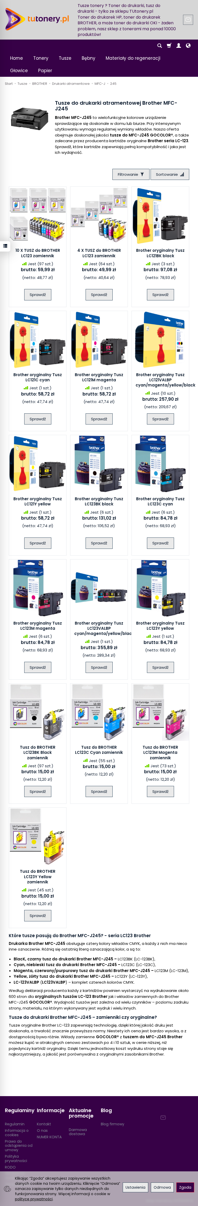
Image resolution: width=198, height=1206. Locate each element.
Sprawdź (38, 294)
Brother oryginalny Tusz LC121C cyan (37, 377)
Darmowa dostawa (78, 1132)
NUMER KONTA (49, 1137)
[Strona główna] (37, 19)
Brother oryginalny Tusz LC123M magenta (37, 625)
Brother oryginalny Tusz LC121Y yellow (37, 501)
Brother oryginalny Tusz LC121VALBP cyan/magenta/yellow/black (165, 380)
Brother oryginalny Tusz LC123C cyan (160, 501)
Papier (45, 70)
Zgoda (185, 1187)
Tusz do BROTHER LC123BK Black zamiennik (37, 753)
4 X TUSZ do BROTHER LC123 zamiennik (99, 253)
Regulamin (14, 1124)
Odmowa (162, 1187)
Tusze (65, 58)
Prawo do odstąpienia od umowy (18, 1146)
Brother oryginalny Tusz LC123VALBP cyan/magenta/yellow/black (104, 628)
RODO (10, 1167)
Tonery (40, 58)
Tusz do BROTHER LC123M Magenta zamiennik (160, 753)
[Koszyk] (169, 46)
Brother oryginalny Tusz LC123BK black (99, 501)
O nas (42, 1130)
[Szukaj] (159, 46)
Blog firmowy (112, 1124)
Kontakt (44, 1124)
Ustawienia (135, 1187)
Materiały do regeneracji (133, 58)
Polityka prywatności (16, 1158)
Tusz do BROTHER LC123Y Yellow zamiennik (37, 877)
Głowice (19, 70)
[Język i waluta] (188, 46)
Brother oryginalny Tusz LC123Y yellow (160, 625)
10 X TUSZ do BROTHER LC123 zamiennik (37, 253)
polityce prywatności (34, 1199)
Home (16, 58)
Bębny (88, 58)
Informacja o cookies (17, 1132)
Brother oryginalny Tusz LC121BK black (160, 253)
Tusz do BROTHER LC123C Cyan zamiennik (99, 750)
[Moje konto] (179, 46)
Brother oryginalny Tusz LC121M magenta (99, 377)
